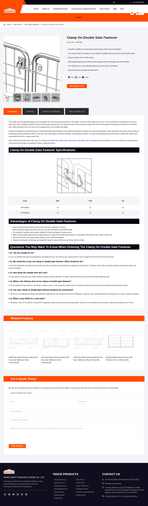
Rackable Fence (82, 489)
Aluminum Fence (60, 480)
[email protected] (120, 2)
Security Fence (59, 483)
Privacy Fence (59, 492)
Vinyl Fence (80, 483)
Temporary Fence (60, 486)
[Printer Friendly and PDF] (78, 79)
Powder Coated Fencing (85, 492)
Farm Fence (104, 9)
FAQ (122, 9)
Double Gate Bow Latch (80, 140)
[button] (132, 13)
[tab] (13, 111)
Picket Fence (81, 495)
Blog (115, 9)
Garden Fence (59, 495)
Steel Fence (80, 480)
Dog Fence (58, 498)
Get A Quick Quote (77, 86)
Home (36, 9)
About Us (46, 9)
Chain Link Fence (82, 486)
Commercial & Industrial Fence (83, 9)
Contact (79, 17)
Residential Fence (60, 9)
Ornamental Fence (61, 489)
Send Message (17, 446)
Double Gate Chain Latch (59, 140)
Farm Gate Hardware (31, 24)
